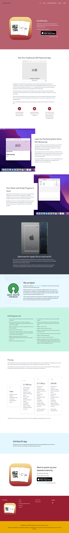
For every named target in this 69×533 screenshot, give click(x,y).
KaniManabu (6, 3)
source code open (37, 285)
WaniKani (32, 87)
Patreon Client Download (44, 36)
